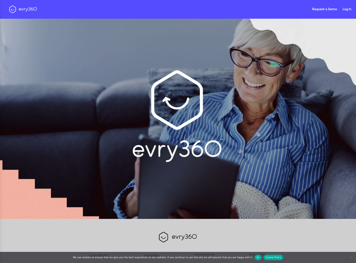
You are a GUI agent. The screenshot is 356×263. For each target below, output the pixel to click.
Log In (347, 9)
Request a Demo (324, 9)
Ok (258, 257)
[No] (351, 257)
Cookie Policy (273, 257)
